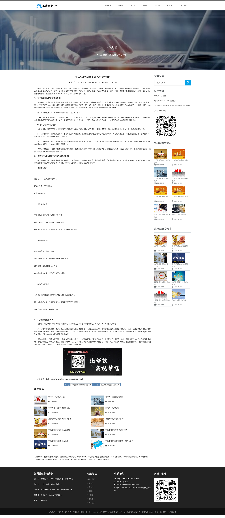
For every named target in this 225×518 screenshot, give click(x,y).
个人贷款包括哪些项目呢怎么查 (81, 385)
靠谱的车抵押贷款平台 (56, 397)
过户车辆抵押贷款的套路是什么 (59, 419)
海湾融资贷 (114, 55)
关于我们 (184, 5)
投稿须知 (84, 512)
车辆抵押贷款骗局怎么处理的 (59, 430)
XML (156, 512)
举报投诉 (52, 512)
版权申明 (68, 512)
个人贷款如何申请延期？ (162, 196)
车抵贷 (145, 5)
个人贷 (133, 5)
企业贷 (120, 5)
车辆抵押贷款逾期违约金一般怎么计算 (119, 441)
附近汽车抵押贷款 (112, 408)
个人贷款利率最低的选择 (180, 160)
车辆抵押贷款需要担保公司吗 (116, 430)
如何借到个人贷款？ (160, 246)
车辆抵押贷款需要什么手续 (58, 441)
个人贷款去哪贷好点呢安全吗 (110, 385)
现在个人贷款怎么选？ (179, 300)
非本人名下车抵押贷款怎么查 (59, 408)
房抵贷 (157, 5)
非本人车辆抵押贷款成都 (114, 397)
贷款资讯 (170, 5)
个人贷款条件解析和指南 (180, 196)
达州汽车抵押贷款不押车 (114, 419)
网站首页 (108, 5)
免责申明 (60, 512)
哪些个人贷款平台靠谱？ (180, 214)
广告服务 (76, 512)
